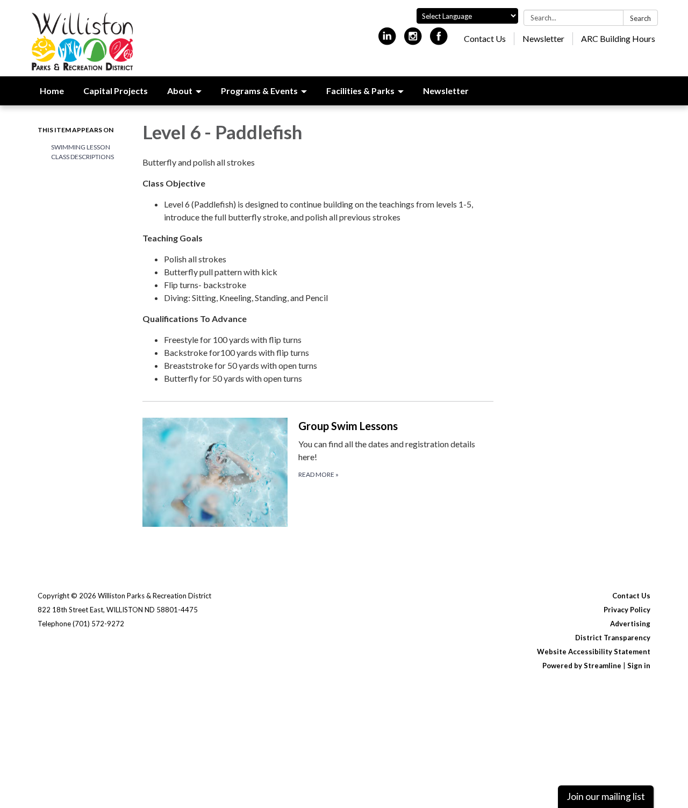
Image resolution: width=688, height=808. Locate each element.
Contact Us (485, 38)
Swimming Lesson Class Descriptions (82, 152)
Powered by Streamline (581, 665)
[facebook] (439, 40)
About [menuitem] (179, 90)
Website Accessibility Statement (593, 651)
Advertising (630, 623)
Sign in (638, 665)
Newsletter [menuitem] (446, 90)
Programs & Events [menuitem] (259, 90)
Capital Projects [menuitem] (115, 90)
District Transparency (612, 637)
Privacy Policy (627, 609)
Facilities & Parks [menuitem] (360, 90)
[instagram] (413, 40)
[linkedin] (387, 40)
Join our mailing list (606, 796)
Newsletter (543, 38)
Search (640, 18)
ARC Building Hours (618, 38)
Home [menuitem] (52, 90)
